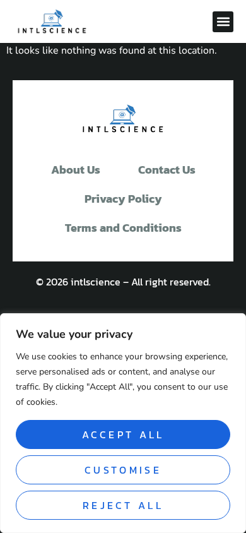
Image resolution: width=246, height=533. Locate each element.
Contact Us (167, 169)
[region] (123, 423)
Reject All (123, 505)
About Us (75, 169)
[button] (223, 21)
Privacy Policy (123, 198)
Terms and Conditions (123, 227)
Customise (123, 469)
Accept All (123, 434)
